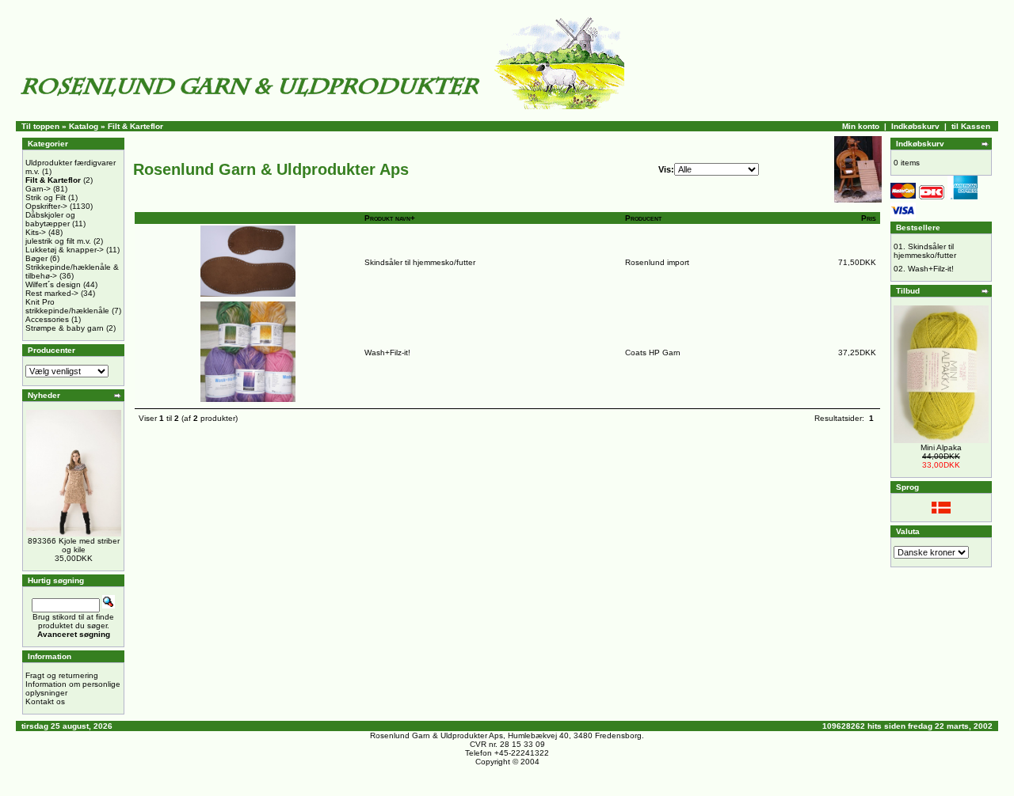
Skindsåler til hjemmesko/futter (419, 262)
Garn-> (38, 188)
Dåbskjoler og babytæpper (50, 219)
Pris (868, 218)
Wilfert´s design (53, 284)
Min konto (860, 126)
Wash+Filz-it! (387, 352)
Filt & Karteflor (135, 126)
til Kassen (970, 126)
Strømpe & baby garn (64, 328)
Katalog (83, 126)
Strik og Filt (45, 197)
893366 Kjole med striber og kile (74, 545)
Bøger (36, 258)
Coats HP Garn (652, 352)
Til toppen (40, 126)
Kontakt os (45, 701)
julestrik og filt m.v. (58, 241)
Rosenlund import (657, 262)
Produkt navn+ (389, 218)
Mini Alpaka (941, 447)
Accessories (47, 319)
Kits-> (35, 232)
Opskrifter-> (46, 206)
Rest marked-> (51, 293)
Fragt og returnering (61, 675)
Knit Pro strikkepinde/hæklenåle (67, 306)
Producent (643, 218)
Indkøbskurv (915, 126)
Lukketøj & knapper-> (64, 249)
